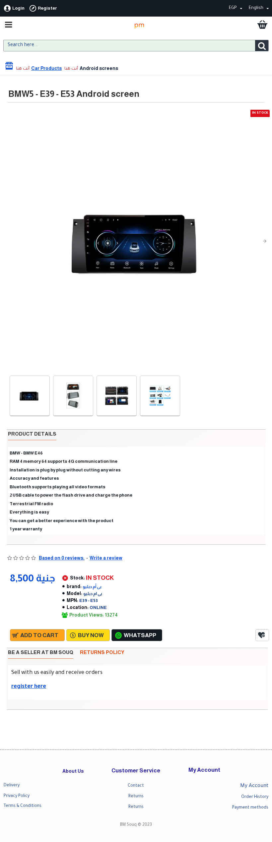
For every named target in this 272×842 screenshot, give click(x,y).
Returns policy (102, 652)
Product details (32, 434)
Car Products (46, 68)
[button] (12, 241)
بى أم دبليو (92, 586)
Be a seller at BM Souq (40, 652)
